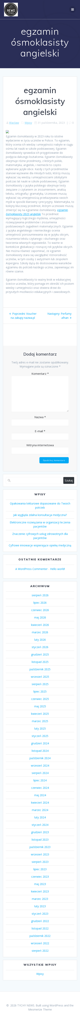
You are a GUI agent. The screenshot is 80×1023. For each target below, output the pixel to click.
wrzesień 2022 (40, 943)
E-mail (40, 431)
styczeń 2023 (40, 913)
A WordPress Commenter (31, 569)
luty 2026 (40, 639)
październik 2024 (40, 758)
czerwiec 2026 (40, 610)
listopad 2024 (40, 751)
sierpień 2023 (40, 862)
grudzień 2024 (40, 743)
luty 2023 (40, 906)
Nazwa (40, 417)
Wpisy (28, 123)
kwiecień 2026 (40, 625)
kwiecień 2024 (40, 802)
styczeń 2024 (40, 825)
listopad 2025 (40, 662)
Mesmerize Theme (40, 1009)
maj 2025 (40, 706)
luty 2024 (40, 817)
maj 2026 (40, 617)
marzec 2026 (40, 632)
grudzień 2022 (40, 921)
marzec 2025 (40, 721)
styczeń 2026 (40, 647)
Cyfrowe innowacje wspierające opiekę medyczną (40, 545)
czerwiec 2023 (40, 876)
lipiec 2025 (40, 691)
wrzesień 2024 (40, 765)
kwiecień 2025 (40, 714)
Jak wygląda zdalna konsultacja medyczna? (40, 515)
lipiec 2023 (40, 869)
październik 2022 (40, 936)
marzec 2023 (40, 899)
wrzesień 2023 (40, 854)
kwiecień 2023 (40, 891)
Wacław (14, 123)
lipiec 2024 (40, 780)
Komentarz (40, 373)
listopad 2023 (40, 839)
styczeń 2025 (40, 736)
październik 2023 (40, 847)
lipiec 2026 (40, 602)
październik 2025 (40, 669)
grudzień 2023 (40, 832)
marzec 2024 (40, 810)
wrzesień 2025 (40, 676)
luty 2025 (40, 728)
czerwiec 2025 (40, 699)
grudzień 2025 (40, 654)
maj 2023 (40, 884)
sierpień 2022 (40, 950)
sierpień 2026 (40, 595)
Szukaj (69, 480)
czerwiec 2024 (40, 788)
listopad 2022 (40, 928)
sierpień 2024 (40, 773)
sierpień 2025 (40, 684)
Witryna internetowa (40, 445)
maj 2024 (40, 795)
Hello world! (57, 569)
